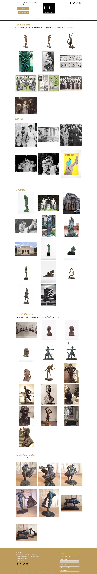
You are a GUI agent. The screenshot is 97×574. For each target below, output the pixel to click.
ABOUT (62, 553)
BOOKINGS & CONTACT (66, 570)
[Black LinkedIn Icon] (80, 3)
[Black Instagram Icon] (77, 3)
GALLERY (63, 562)
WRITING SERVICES (65, 556)
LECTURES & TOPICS (65, 567)
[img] (26, 474)
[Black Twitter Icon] (73, 3)
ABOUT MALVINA (65, 559)
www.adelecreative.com (51, 572)
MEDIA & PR (64, 565)
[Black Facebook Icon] (70, 3)
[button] (26, 39)
